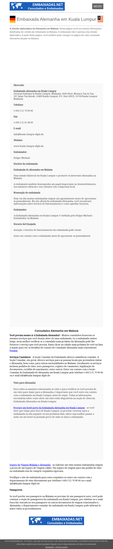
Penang (14, 350)
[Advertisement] (56, 60)
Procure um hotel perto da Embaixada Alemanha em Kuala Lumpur (49, 407)
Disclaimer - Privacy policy (56, 547)
